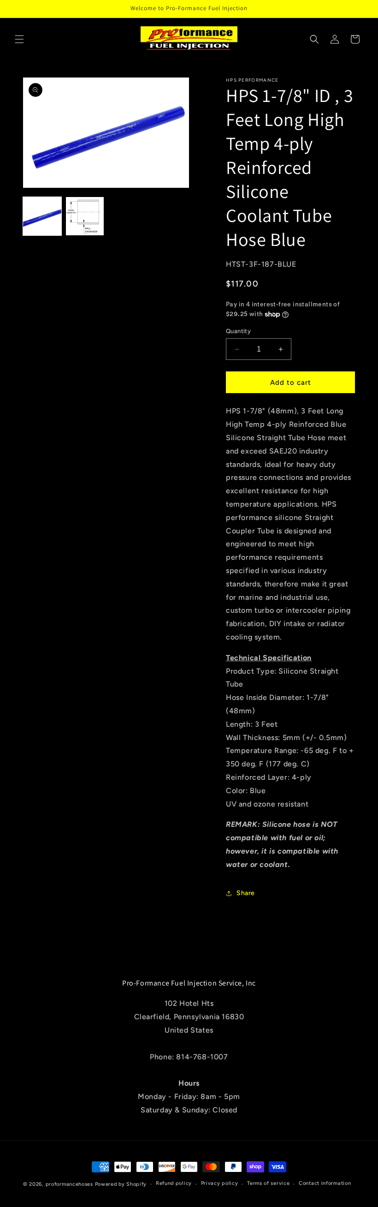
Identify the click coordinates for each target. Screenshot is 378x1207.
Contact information (325, 1183)
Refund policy (174, 1183)
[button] (19, 39)
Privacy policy (219, 1183)
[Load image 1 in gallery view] (42, 216)
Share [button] (245, 893)
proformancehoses (69, 1184)
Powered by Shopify (121, 1184)
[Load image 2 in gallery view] (85, 216)
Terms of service (268, 1183)
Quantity (238, 331)
